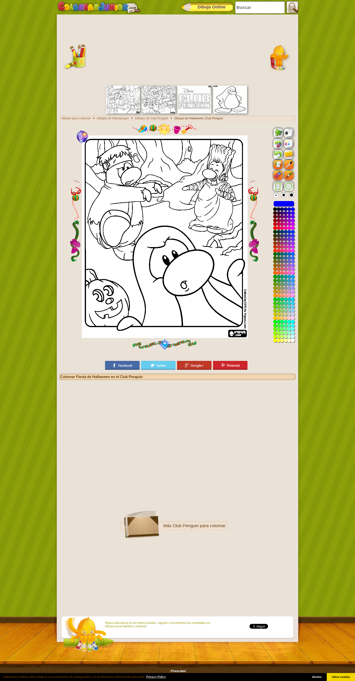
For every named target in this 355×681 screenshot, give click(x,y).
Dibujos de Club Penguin (151, 118)
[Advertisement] (177, 49)
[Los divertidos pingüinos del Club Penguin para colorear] (159, 112)
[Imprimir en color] (288, 143)
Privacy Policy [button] (156, 677)
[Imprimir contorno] (288, 132)
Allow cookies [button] (341, 676)
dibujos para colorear (76, 118)
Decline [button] (317, 676)
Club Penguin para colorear (199, 525)
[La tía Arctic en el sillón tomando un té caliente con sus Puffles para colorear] (123, 112)
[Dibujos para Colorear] (99, 7)
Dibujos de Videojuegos (113, 118)
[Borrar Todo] (277, 144)
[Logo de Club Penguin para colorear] (194, 112)
